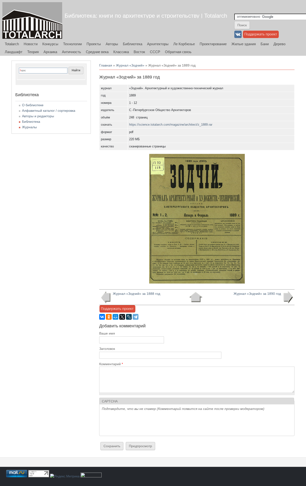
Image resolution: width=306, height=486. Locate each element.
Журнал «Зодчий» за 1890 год (257, 294)
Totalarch (12, 44)
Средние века (97, 52)
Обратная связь (178, 52)
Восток (139, 52)
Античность (71, 52)
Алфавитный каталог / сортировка (48, 110)
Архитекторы (158, 44)
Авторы (112, 44)
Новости (31, 44)
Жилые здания (243, 44)
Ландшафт (13, 52)
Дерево (279, 44)
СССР (155, 52)
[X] (122, 317)
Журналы (29, 127)
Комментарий (111, 364)
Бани (265, 44)
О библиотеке (33, 105)
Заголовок (107, 349)
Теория (33, 52)
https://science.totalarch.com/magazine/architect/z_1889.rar (170, 124)
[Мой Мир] (115, 317)
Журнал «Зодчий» (130, 65)
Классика (121, 52)
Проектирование (213, 44)
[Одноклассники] (109, 317)
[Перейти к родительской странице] (195, 297)
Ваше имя (107, 333)
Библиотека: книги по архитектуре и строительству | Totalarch (146, 15)
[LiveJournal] (129, 317)
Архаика (50, 52)
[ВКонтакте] (102, 317)
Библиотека (132, 44)
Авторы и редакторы (38, 116)
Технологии (72, 44)
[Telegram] (135, 317)
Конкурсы (50, 44)
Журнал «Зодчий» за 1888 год (136, 294)
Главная (105, 65)
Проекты (94, 44)
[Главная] (32, 20)
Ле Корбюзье (184, 44)
